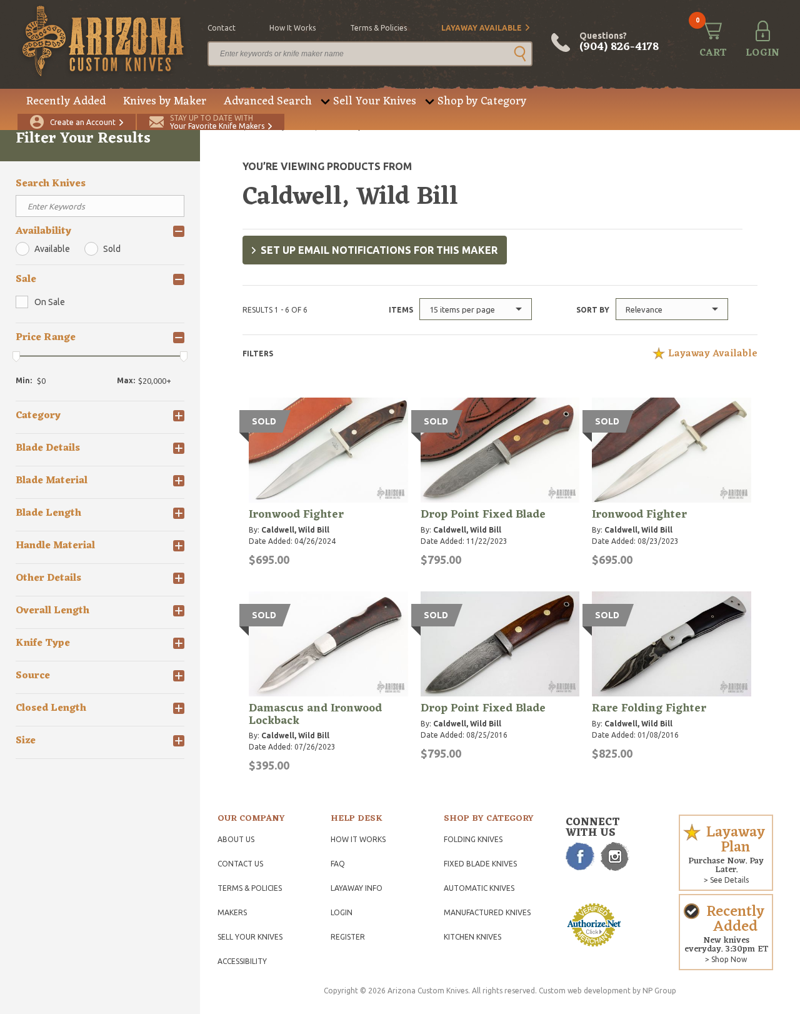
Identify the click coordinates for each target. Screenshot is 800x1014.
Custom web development (585, 990)
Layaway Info (356, 888)
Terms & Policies (250, 888)
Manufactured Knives (487, 912)
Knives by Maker (164, 101)
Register (348, 937)
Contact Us (240, 864)
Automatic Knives (479, 888)
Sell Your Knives (374, 101)
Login (341, 912)
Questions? (619, 42)
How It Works (358, 839)
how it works (292, 28)
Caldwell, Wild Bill (295, 530)
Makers (232, 912)
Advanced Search (268, 101)
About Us (236, 839)
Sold (112, 249)
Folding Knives (473, 839)
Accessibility (242, 961)
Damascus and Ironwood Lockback (315, 714)
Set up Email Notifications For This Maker (379, 250)
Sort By (592, 310)
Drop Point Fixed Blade (483, 514)
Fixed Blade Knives (480, 864)
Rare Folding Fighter (649, 708)
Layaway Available (481, 28)
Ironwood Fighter (296, 514)
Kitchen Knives (472, 937)
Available (52, 249)
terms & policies (378, 28)
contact (222, 28)
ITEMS (401, 310)
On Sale (49, 302)
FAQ (338, 864)
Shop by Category (482, 101)
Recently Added (66, 101)
